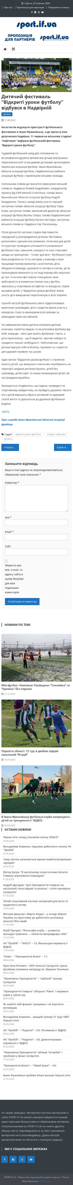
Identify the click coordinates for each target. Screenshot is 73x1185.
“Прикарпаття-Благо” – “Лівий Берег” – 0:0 (29, 1065)
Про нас (8, 7)
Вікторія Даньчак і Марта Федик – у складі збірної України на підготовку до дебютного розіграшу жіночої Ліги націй (34, 917)
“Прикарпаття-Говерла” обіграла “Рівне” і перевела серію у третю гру (35, 993)
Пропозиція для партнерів (30, 7)
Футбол (7, 114)
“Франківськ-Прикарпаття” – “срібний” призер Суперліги (32, 980)
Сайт (8, 546)
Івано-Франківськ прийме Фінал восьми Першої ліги (36, 1075)
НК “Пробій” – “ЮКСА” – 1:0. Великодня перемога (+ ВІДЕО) (35, 945)
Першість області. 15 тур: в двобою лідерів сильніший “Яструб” (29, 752)
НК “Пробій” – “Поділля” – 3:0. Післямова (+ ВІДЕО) (34, 1030)
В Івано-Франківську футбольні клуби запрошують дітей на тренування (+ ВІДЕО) (35, 818)
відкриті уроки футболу (28, 434)
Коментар (12, 482)
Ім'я (8, 517)
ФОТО (5, 411)
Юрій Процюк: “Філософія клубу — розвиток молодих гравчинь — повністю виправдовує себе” (35, 932)
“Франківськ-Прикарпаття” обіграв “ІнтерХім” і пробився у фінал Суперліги (32, 1054)
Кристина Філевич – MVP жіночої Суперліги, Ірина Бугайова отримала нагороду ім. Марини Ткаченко (36, 967)
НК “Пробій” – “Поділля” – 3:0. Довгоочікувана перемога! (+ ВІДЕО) (32, 1041)
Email (9, 531)
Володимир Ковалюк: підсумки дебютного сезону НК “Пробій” (37, 848)
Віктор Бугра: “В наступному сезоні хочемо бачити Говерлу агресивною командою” (35, 873)
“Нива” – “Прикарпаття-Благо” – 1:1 (25, 956)
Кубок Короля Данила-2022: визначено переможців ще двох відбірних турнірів (64, 447)
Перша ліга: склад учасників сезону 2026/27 (30, 837)
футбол (8, 438)
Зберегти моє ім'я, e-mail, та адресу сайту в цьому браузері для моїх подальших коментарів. (14, 579)
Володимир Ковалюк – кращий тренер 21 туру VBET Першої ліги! (36, 1018)
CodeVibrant (44, 1181)
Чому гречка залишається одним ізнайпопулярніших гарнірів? (37, 861)
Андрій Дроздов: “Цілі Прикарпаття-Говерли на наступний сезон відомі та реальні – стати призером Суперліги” (36, 888)
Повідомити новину (58, 7)
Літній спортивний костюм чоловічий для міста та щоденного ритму (35, 902)
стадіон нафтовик (56, 434)
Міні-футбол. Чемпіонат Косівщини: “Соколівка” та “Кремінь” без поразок (35, 687)
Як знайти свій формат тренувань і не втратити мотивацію (33, 1005)
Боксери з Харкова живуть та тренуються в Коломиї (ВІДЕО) (12, 447)
